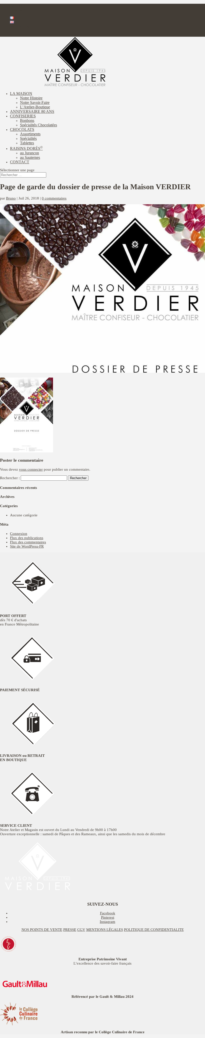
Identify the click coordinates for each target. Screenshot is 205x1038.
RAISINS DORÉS (26, 148)
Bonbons (27, 120)
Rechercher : (10, 478)
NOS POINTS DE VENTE (42, 930)
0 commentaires (54, 198)
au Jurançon (29, 153)
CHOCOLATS (22, 129)
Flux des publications (26, 538)
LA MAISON (21, 93)
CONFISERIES (23, 116)
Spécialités (28, 138)
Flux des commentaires (28, 542)
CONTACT (19, 162)
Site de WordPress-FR (27, 546)
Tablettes (27, 143)
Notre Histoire (31, 98)
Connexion (18, 534)
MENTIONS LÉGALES (104, 930)
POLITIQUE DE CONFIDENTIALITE (154, 930)
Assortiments (30, 134)
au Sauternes (30, 157)
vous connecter (31, 469)
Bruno (11, 198)
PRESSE (69, 930)
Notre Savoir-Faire (35, 102)
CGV (81, 930)
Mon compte (20, 26)
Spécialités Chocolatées (38, 125)
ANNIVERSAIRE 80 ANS (32, 111)
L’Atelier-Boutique (35, 107)
